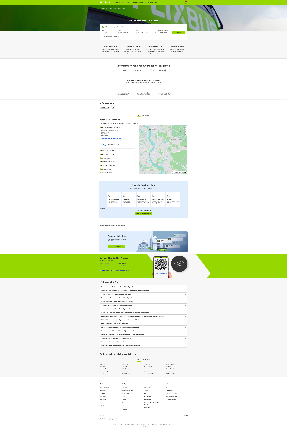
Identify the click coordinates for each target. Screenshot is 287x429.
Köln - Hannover (148, 366)
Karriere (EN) (147, 387)
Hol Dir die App (170, 390)
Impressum (137, 424)
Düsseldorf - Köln (171, 369)
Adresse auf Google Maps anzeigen (111, 138)
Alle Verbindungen (104, 387)
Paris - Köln (147, 364)
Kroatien (124, 399)
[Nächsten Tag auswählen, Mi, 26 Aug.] (155, 33)
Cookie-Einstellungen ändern (164, 424)
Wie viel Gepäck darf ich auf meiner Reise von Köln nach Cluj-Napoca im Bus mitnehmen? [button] (125, 312)
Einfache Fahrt (108, 27)
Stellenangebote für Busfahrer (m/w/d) (152, 403)
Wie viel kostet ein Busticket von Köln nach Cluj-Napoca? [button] (116, 305)
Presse (146, 390)
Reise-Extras (125, 393)
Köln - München (170, 364)
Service (168, 387)
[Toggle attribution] (186, 172)
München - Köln (170, 373)
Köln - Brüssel (147, 369)
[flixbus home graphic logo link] (104, 2)
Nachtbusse (103, 396)
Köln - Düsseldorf (148, 373)
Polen (123, 406)
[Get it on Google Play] (105, 419)
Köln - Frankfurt (126, 364)
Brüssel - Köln (147, 371)
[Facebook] (184, 419)
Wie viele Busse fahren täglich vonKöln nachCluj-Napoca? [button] (117, 301)
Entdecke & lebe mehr (127, 390)
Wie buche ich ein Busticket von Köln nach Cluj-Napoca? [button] (116, 298)
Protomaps (175, 172)
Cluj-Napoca (145, 115)
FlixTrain (102, 406)
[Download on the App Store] (114, 419)
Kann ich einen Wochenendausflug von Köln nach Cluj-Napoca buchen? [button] (120, 327)
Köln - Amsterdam (126, 369)
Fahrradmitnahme (171, 399)
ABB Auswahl (147, 396)
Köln (124, 8)
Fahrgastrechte (130, 424)
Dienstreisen (103, 399)
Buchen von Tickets (171, 393)
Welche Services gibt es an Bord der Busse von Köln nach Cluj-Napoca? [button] (120, 345)
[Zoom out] (186, 129)
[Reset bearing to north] (186, 131)
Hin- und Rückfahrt (122, 27)
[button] (118, 127)
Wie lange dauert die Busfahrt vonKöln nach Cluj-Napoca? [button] (117, 287)
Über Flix (146, 384)
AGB (145, 393)
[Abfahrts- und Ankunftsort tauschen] (119, 33)
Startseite (102, 8)
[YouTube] (185, 419)
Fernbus (110, 8)
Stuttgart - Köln (170, 366)
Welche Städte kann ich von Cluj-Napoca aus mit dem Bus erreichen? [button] (120, 320)
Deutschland (117, 8)
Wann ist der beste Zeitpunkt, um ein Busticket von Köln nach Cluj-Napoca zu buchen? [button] (125, 290)
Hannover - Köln (126, 373)
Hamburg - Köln (104, 369)
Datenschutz (123, 424)
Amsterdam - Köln (126, 371)
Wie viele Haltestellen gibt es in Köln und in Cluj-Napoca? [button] (116, 294)
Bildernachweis (148, 399)
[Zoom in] (186, 127)
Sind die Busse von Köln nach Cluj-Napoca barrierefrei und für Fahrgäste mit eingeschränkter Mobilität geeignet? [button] (132, 316)
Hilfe (167, 384)
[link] (143, 241)
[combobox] (111, 33)
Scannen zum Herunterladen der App (161, 272)
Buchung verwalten (171, 396)
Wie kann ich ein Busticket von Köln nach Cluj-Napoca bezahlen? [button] (118, 331)
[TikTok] (186, 419)
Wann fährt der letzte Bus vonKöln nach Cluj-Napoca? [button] (116, 342)
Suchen (179, 32)
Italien (123, 396)
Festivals (124, 387)
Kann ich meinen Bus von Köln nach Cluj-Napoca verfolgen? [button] (117, 309)
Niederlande (125, 403)
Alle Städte (103, 384)
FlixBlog (124, 384)
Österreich (125, 409)
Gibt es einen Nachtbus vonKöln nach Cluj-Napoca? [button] (115, 323)
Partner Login (147, 407)
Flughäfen (102, 393)
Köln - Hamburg (104, 371)
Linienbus (102, 403)
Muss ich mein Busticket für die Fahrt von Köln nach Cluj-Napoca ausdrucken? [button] (122, 334)
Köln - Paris (125, 366)
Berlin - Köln (103, 364)
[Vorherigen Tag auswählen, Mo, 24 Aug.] (153, 33)
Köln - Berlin (103, 366)
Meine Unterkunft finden (110, 36)
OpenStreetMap (181, 172)
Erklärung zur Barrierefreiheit (147, 424)
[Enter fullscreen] (186, 134)
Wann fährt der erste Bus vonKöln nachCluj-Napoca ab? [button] (116, 338)
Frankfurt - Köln (104, 373)
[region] (163, 149)
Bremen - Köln (170, 371)
